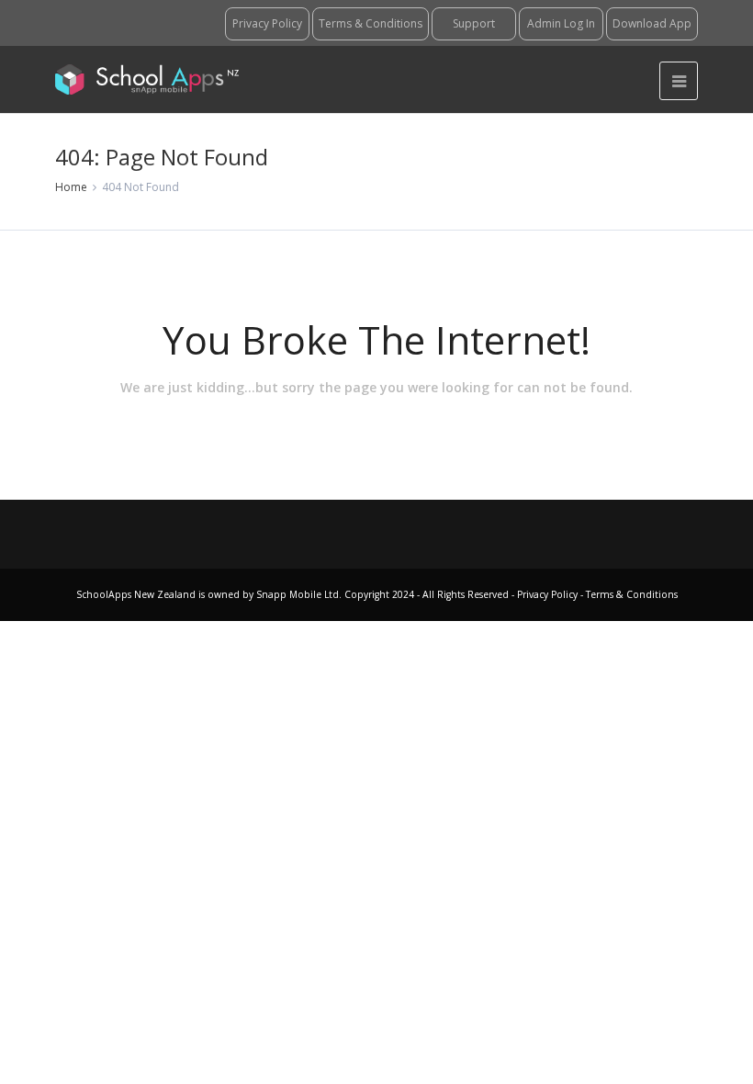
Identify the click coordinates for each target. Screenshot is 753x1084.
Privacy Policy (548, 594)
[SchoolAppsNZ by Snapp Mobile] (147, 79)
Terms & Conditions (630, 594)
